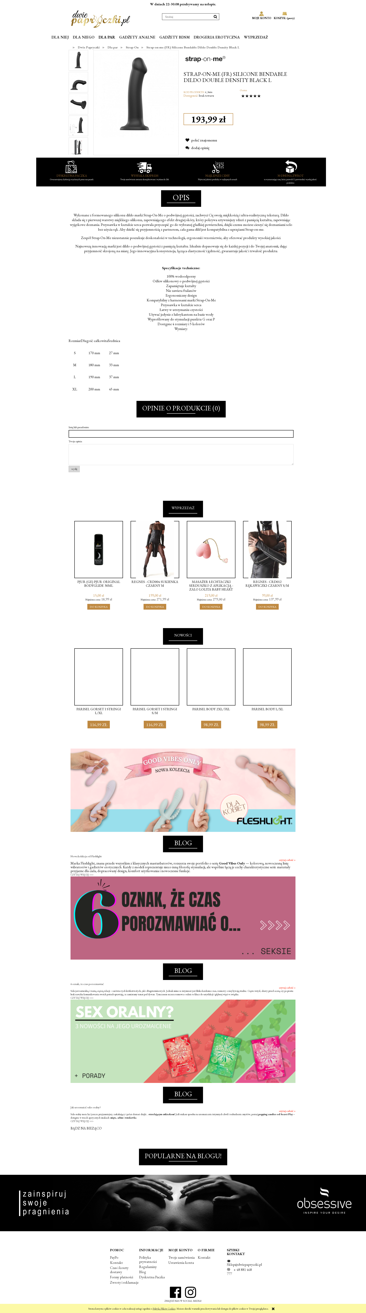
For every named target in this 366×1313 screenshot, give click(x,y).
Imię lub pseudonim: (79, 427)
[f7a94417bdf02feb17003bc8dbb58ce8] (78, 60)
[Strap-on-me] (205, 58)
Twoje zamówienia (181, 1257)
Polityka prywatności (148, 1259)
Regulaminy (148, 1266)
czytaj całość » (287, 860)
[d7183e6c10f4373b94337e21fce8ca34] (78, 103)
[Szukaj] (215, 17)
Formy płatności (121, 1277)
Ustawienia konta (181, 1262)
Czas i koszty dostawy (119, 1269)
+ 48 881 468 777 (239, 1271)
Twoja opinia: (75, 441)
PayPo (114, 1257)
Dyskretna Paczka (152, 1277)
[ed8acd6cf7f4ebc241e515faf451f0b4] (78, 81)
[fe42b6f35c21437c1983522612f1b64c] (78, 147)
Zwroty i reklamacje (124, 1282)
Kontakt (116, 1262)
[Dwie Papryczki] (101, 18)
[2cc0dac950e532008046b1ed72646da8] (78, 125)
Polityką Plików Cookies (164, 1308)
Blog (142, 1272)
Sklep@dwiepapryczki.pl (244, 1264)
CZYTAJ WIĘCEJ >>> (82, 874)
